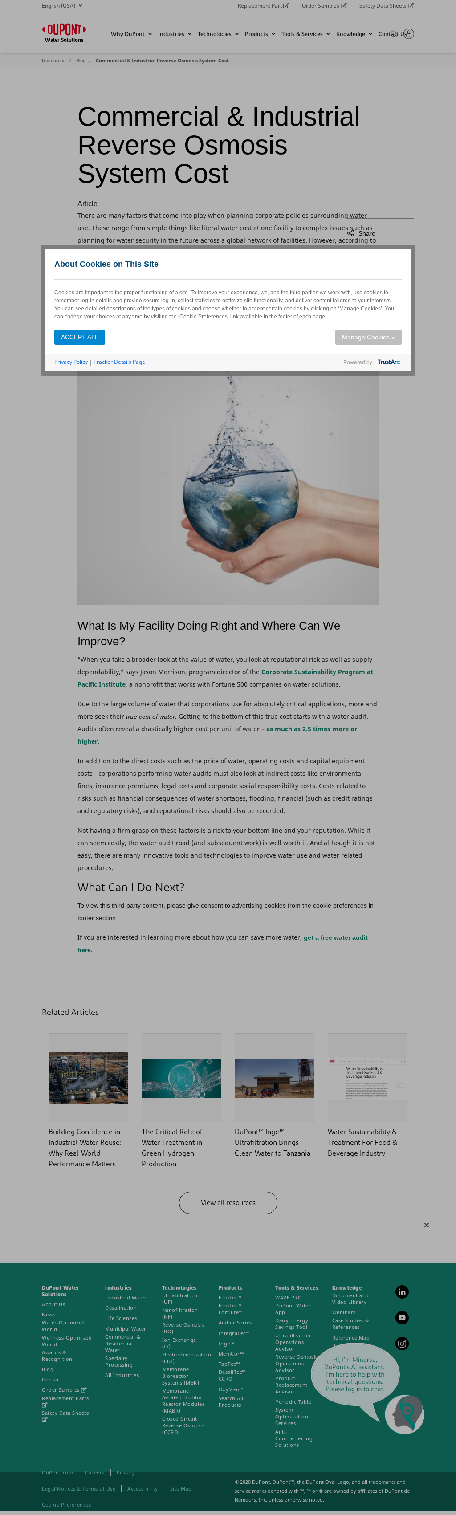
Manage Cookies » (368, 337)
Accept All (79, 337)
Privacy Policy (71, 362)
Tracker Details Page (119, 362)
